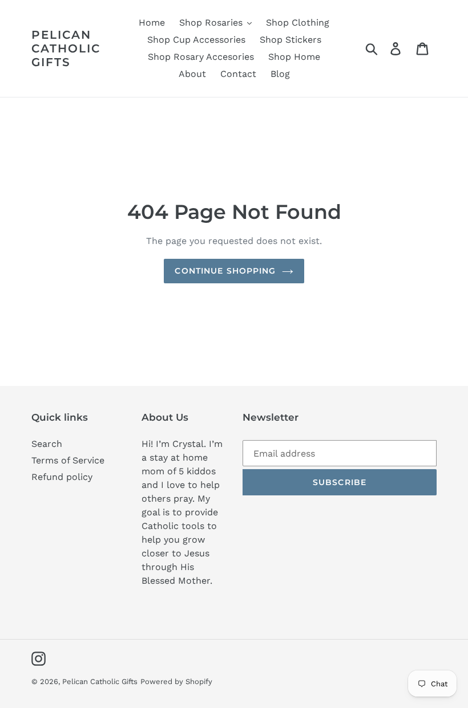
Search (46, 443)
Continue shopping (225, 271)
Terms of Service (67, 460)
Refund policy (61, 476)
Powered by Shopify (176, 681)
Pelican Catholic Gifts (65, 48)
